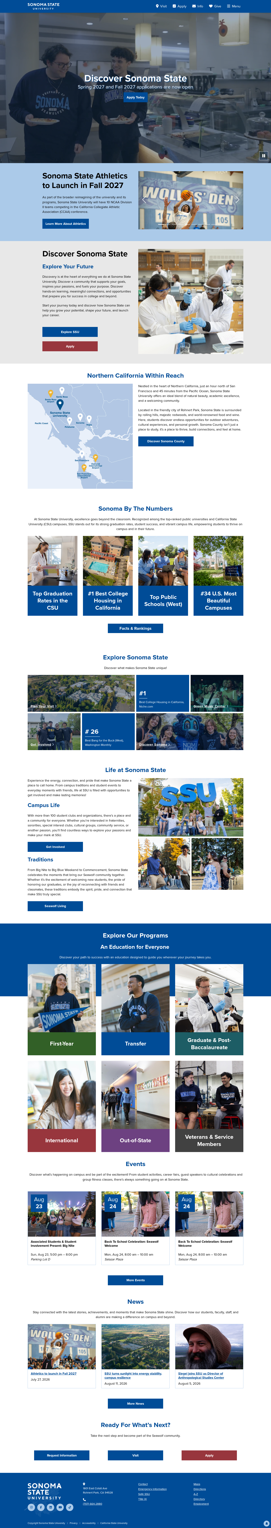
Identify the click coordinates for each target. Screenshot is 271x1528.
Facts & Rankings (135, 628)
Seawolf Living (55, 906)
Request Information (62, 1455)
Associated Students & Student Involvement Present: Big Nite (53, 1243)
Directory (199, 1499)
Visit (135, 1455)
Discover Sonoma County (166, 441)
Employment (201, 1504)
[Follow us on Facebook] (41, 1507)
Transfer (135, 1043)
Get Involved (55, 846)
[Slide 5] (187, 224)
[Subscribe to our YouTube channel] (60, 1507)
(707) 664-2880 (92, 1504)
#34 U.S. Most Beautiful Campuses (219, 600)
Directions (200, 1489)
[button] (267, 1524)
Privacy (74, 1523)
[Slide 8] (207, 224)
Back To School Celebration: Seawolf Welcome (132, 1243)
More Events (135, 1280)
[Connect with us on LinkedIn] (50, 1507)
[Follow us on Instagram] (31, 1507)
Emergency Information (152, 1489)
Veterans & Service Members (209, 1140)
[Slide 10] (220, 224)
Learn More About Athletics (66, 223)
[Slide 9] (214, 224)
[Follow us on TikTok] (69, 1507)
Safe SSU (144, 1494)
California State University (114, 1523)
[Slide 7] (201, 224)
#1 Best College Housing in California (108, 600)
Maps (197, 1484)
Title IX (142, 1499)
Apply (70, 346)
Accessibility (89, 1523)
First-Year (62, 1043)
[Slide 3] (174, 224)
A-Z (196, 1494)
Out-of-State (135, 1140)
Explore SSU (70, 332)
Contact (143, 1484)
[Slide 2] (167, 224)
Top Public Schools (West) (163, 601)
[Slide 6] (194, 224)
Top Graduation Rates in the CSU (52, 600)
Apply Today (136, 97)
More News (135, 1403)
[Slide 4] (181, 224)
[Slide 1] (161, 224)
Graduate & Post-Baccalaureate (209, 1044)
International (61, 1140)
